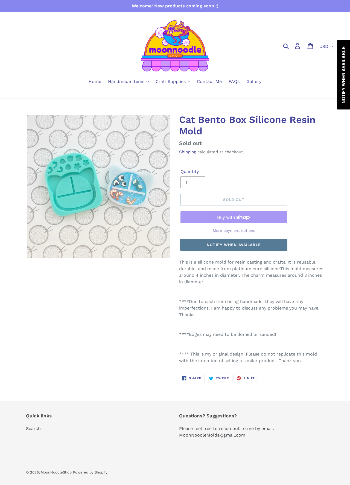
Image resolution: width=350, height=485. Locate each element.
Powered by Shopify (90, 472)
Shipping (187, 151)
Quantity (189, 171)
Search (33, 428)
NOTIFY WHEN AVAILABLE (234, 244)
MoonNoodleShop (56, 472)
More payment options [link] (234, 230)
